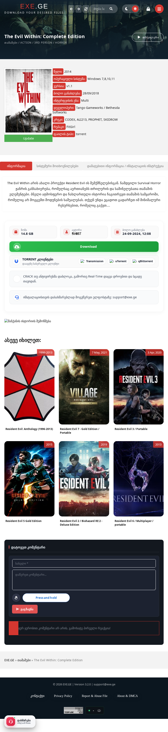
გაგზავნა (29, 622)
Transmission (94, 270)
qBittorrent (145, 270)
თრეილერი (149, 37)
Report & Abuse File (96, 709)
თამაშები (12, 42)
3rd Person (47, 42)
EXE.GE (9, 672)
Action (29, 42)
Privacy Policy (65, 709)
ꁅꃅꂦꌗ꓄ (76, 242)
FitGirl (73, 131)
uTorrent (120, 270)
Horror (65, 42)
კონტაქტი (37, 709)
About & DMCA (129, 709)
